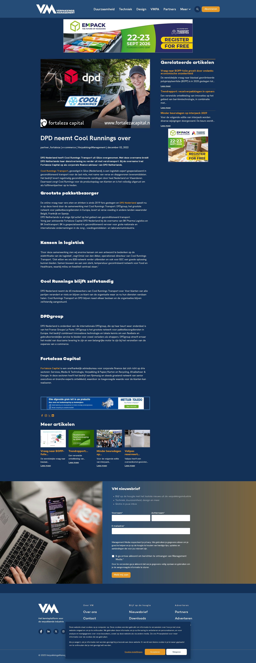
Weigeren (177, 652)
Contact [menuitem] (89, 618)
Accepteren (155, 652)
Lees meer (46, 466)
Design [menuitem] (141, 9)
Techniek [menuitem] (125, 9)
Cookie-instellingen (134, 652)
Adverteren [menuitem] (183, 618)
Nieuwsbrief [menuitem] (138, 612)
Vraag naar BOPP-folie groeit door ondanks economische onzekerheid (187, 72)
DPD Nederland (128, 202)
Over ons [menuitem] (90, 612)
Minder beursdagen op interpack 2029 (184, 113)
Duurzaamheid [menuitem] (104, 9)
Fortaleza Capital (50, 368)
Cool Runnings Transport (54, 170)
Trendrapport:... (78, 451)
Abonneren (210, 9)
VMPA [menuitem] (155, 9)
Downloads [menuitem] (137, 618)
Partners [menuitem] (169, 9)
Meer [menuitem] (184, 9)
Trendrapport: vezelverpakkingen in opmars (187, 91)
